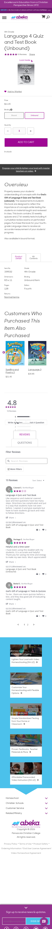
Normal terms (11, 297)
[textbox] (45, 481)
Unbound (34, 115)
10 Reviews (22, 54)
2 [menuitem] (27, 624)
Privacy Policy (10, 844)
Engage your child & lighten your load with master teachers (26, 169)
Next (48, 352)
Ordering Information (11, 849)
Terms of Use (25, 844)
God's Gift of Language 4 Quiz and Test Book (24, 526)
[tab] (24, 435)
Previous (3, 352)
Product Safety (41, 844)
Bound (14, 115)
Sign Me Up (38, 921)
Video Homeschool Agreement (26, 853)
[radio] (23, 416)
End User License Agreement (37, 849)
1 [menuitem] (24, 624)
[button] (18, 257)
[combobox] (38, 480)
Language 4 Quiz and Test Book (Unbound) (21, 570)
